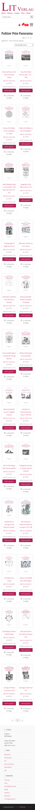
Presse (5, 783)
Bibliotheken (7, 754)
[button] (9, 96)
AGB (5, 770)
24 (26, 38)
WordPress (16, 807)
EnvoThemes (29, 807)
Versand (9, 86)
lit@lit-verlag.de (11, 745)
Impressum (7, 793)
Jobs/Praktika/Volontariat (10, 786)
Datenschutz (7, 796)
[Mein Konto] (19, 25)
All (31, 38)
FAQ (5, 761)
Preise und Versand (9, 764)
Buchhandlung (7, 758)
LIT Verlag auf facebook (9, 799)
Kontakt (6, 789)
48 (28, 38)
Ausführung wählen (9, 90)
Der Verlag (6, 780)
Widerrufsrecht (8, 767)
